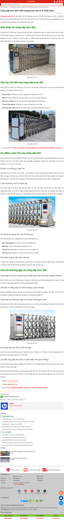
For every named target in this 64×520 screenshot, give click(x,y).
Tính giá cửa (56, 518)
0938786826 (16, 478)
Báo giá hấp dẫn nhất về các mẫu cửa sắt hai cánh (14, 440)
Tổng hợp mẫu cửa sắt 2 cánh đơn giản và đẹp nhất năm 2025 (17, 445)
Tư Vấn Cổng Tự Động (14, 7)
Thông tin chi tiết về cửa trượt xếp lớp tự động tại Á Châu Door (17, 429)
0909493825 (40, 480)
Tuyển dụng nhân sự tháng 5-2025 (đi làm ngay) (13, 437)
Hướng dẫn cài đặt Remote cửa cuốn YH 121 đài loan (23, 452)
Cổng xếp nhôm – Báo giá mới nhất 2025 (12, 424)
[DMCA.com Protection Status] (40, 501)
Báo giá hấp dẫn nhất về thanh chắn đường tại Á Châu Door (16, 426)
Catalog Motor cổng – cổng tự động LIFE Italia (13, 419)
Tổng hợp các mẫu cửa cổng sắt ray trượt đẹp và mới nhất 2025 (18, 421)
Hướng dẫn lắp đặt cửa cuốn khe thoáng (19, 459)
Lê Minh (11, 403)
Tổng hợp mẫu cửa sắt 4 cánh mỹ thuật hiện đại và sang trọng (17, 442)
